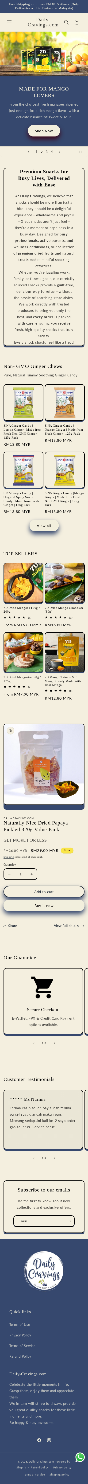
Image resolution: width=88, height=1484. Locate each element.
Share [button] (12, 926)
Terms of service (34, 1474)
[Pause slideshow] (83, 152)
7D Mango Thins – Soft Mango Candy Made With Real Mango (63, 681)
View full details (66, 926)
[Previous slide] (28, 152)
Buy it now (44, 905)
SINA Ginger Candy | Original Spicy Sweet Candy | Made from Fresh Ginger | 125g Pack (21, 499)
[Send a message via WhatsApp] (80, 1457)
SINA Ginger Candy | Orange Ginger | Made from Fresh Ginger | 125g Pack (64, 429)
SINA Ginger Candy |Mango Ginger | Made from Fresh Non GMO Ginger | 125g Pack (64, 499)
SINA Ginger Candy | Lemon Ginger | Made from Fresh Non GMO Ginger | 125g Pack (23, 431)
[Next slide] (59, 152)
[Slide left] (34, 1043)
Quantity (10, 864)
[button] (9, 22)
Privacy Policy (20, 1335)
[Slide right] (54, 1043)
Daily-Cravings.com (41, 1461)
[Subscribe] (69, 1221)
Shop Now (44, 131)
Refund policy (40, 1467)
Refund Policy (20, 1356)
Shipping (9, 856)
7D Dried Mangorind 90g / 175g (22, 679)
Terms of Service (22, 1346)
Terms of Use (19, 1325)
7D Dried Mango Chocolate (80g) (64, 610)
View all (44, 526)
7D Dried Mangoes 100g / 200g (22, 610)
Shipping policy (59, 1474)
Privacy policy (62, 1467)
